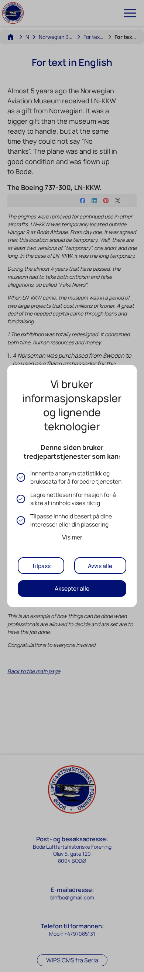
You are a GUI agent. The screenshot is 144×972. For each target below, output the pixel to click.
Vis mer (72, 537)
